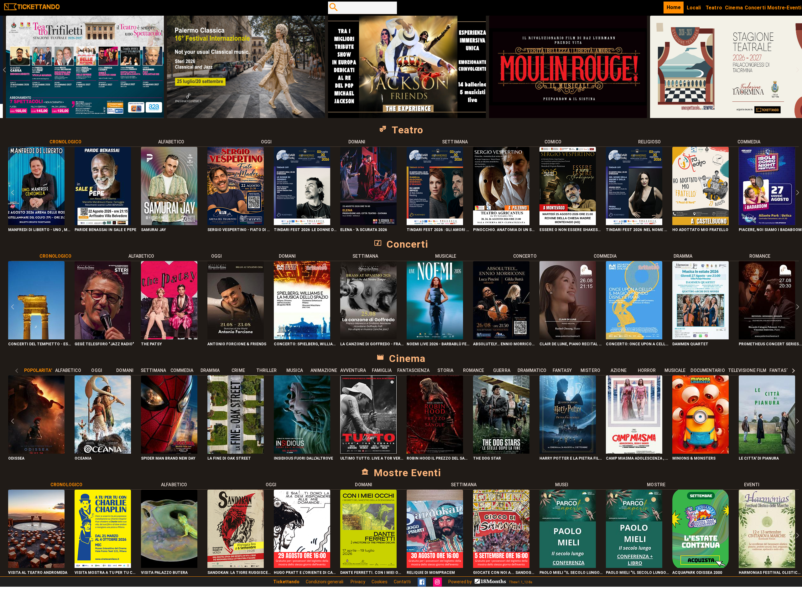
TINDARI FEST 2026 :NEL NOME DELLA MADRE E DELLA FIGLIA (637, 230)
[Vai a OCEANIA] (103, 452)
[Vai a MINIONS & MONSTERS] (700, 452)
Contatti (402, 581)
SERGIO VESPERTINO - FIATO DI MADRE (239, 230)
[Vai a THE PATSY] (169, 338)
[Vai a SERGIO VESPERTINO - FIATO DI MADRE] (235, 223)
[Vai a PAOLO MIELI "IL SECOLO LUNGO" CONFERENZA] (567, 566)
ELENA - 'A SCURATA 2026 (363, 230)
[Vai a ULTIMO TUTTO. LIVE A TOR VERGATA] (368, 452)
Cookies (380, 581)
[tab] (65, 141)
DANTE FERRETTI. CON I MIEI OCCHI (372, 572)
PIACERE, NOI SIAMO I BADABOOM (770, 230)
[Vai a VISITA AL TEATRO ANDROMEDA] (36, 566)
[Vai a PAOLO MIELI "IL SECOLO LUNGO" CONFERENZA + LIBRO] (634, 566)
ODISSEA (16, 458)
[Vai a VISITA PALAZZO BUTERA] (169, 566)
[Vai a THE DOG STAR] (501, 452)
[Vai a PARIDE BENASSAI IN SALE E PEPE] (103, 223)
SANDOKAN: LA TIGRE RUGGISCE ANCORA (239, 572)
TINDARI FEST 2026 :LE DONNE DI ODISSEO (305, 230)
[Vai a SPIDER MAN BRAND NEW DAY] (169, 452)
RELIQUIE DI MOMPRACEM (431, 572)
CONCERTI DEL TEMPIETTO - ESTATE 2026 (39, 344)
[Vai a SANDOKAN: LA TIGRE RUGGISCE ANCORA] (235, 566)
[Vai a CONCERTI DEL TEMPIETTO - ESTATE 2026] (36, 338)
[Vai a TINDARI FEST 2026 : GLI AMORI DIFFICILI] (435, 223)
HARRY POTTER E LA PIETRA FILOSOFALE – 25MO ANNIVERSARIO (571, 458)
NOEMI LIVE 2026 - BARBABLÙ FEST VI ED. (438, 344)
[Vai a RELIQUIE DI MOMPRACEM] (435, 566)
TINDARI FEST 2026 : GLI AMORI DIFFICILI (438, 230)
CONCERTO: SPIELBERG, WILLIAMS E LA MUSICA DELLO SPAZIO (305, 344)
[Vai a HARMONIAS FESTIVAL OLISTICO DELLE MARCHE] (767, 566)
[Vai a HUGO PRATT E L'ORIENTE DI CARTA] (302, 566)
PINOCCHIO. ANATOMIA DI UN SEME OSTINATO (504, 230)
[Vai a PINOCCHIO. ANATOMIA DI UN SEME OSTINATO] (501, 223)
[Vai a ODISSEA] (36, 452)
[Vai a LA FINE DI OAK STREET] (235, 452)
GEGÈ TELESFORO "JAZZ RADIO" (104, 344)
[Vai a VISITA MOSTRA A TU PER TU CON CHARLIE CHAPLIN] (103, 566)
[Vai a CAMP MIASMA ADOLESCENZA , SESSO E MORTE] (634, 452)
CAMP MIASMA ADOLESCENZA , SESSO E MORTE (637, 458)
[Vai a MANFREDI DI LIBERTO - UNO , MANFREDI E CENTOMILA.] (36, 223)
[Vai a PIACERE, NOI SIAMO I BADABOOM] (767, 223)
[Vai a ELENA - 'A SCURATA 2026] (368, 223)
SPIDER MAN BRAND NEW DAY (168, 458)
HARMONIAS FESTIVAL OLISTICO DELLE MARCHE (770, 572)
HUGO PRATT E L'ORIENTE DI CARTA (305, 572)
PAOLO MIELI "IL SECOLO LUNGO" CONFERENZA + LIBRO (637, 572)
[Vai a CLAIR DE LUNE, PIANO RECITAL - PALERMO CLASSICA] (567, 338)
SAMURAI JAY (153, 230)
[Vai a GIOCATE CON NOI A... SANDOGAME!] (501, 566)
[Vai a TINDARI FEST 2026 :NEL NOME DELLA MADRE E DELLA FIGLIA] (634, 223)
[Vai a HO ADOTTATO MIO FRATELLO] (700, 223)
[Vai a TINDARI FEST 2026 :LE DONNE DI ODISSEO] (302, 223)
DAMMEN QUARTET (690, 344)
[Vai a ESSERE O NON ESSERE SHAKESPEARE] (567, 223)
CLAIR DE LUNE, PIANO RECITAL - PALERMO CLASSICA (571, 344)
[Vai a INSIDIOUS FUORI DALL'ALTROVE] (302, 452)
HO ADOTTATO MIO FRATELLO (700, 230)
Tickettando (286, 581)
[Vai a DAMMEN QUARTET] (700, 338)
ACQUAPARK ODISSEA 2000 (697, 572)
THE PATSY (151, 344)
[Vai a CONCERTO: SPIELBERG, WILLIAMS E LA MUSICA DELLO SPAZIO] (302, 338)
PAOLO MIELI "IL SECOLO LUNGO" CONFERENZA (571, 572)
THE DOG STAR (487, 458)
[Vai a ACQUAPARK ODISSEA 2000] (700, 566)
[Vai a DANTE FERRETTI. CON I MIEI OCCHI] (368, 566)
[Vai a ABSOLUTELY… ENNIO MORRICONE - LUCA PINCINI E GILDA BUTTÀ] (501, 338)
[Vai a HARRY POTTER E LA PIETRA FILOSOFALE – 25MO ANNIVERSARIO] (567, 452)
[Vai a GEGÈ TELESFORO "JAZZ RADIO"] (103, 338)
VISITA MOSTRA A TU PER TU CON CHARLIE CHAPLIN (106, 572)
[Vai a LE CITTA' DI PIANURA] (767, 452)
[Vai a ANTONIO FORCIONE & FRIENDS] (235, 338)
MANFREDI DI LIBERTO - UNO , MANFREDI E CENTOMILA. (39, 230)
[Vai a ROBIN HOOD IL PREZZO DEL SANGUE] (435, 452)
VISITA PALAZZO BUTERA (164, 572)
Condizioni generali (325, 581)
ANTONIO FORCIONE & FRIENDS (236, 344)
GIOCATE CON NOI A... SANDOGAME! (504, 572)
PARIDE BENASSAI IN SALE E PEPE (105, 230)
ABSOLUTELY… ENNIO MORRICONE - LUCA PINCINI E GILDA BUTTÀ (504, 344)
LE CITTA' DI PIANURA (759, 458)
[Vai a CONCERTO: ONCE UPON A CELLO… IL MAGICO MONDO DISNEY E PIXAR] (634, 338)
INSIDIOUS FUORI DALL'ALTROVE (303, 458)
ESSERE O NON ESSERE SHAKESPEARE (571, 230)
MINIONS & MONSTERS (694, 458)
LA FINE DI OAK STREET (229, 458)
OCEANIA (83, 458)
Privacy (358, 581)
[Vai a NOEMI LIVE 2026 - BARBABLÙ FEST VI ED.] (435, 338)
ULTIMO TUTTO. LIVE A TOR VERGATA (372, 458)
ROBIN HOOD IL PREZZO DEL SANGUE (438, 458)
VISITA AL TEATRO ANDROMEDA (37, 572)
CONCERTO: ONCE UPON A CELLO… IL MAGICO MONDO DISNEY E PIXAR (637, 344)
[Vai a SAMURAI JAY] (169, 223)
